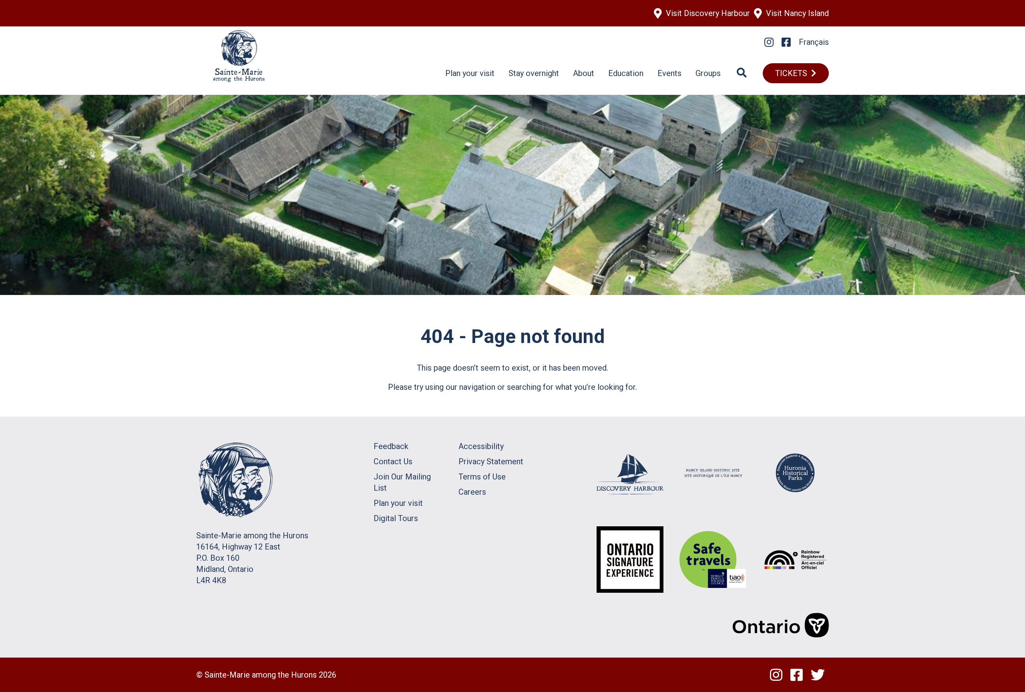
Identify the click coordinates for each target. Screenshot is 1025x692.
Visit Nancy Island (797, 13)
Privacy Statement (490, 461)
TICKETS (791, 73)
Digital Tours (396, 518)
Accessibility (481, 446)
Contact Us (393, 461)
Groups (708, 73)
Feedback (391, 446)
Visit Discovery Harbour (708, 13)
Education (625, 73)
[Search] (742, 73)
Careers (472, 492)
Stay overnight (533, 73)
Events (669, 73)
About (583, 73)
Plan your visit (469, 73)
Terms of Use (482, 476)
